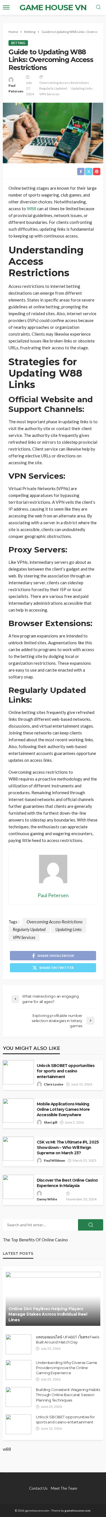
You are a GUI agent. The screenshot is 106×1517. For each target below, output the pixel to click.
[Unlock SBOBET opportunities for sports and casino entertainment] (18, 1424)
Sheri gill (50, 1122)
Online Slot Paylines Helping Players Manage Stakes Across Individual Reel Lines (47, 1314)
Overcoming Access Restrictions (64, 83)
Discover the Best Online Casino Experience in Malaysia (67, 1183)
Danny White (47, 1199)
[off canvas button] (6, 7)
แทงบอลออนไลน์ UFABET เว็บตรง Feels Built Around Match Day (67, 1339)
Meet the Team (64, 1488)
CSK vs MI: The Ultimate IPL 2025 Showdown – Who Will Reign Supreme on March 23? (68, 1147)
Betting (18, 43)
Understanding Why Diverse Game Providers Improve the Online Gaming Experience (66, 1367)
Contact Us (38, 1488)
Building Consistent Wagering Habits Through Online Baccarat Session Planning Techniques (68, 1394)
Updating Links (82, 88)
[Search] (98, 7)
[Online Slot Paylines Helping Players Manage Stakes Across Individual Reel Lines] (53, 1299)
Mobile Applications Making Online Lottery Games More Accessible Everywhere (63, 1109)
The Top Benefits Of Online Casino (35, 1239)
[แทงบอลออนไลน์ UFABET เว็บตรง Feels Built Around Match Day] (18, 1344)
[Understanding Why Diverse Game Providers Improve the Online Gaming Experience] (18, 1370)
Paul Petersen (15, 88)
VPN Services (49, 94)
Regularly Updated (53, 88)
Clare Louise (53, 1084)
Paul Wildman (54, 1160)
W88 (31, 208)
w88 (7, 1449)
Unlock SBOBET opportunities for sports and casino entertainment (65, 1071)
